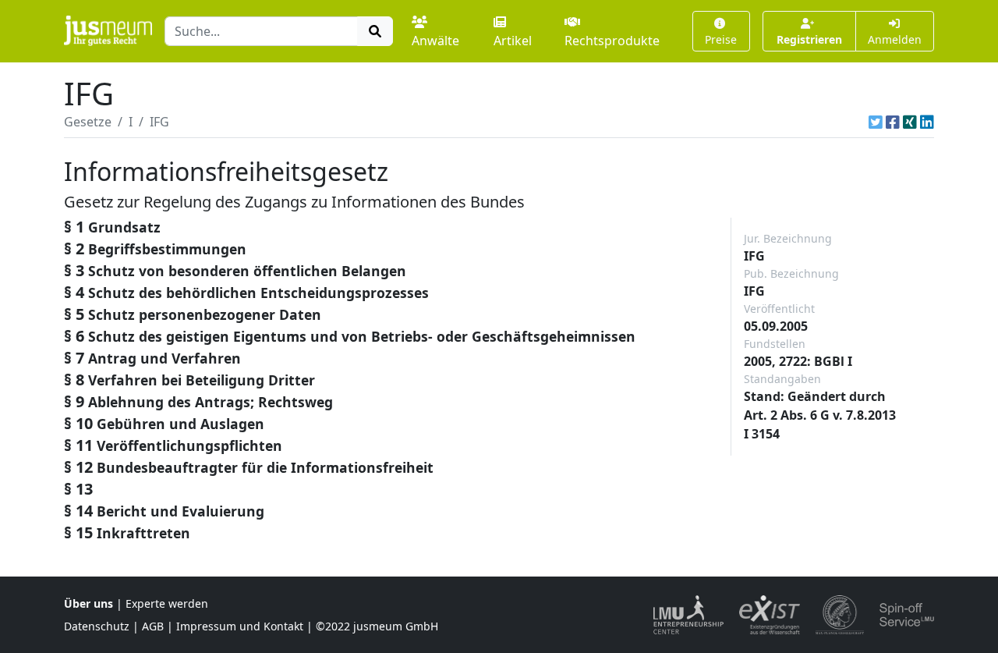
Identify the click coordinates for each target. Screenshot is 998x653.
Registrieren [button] (809, 39)
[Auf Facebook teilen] (893, 121)
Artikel (513, 40)
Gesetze (87, 121)
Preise (721, 39)
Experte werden (167, 603)
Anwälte (435, 40)
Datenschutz (96, 626)
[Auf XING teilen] (910, 121)
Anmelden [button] (895, 39)
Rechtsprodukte (612, 40)
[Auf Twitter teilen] (876, 121)
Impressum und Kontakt (239, 626)
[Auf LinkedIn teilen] (927, 121)
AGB (153, 626)
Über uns (88, 603)
